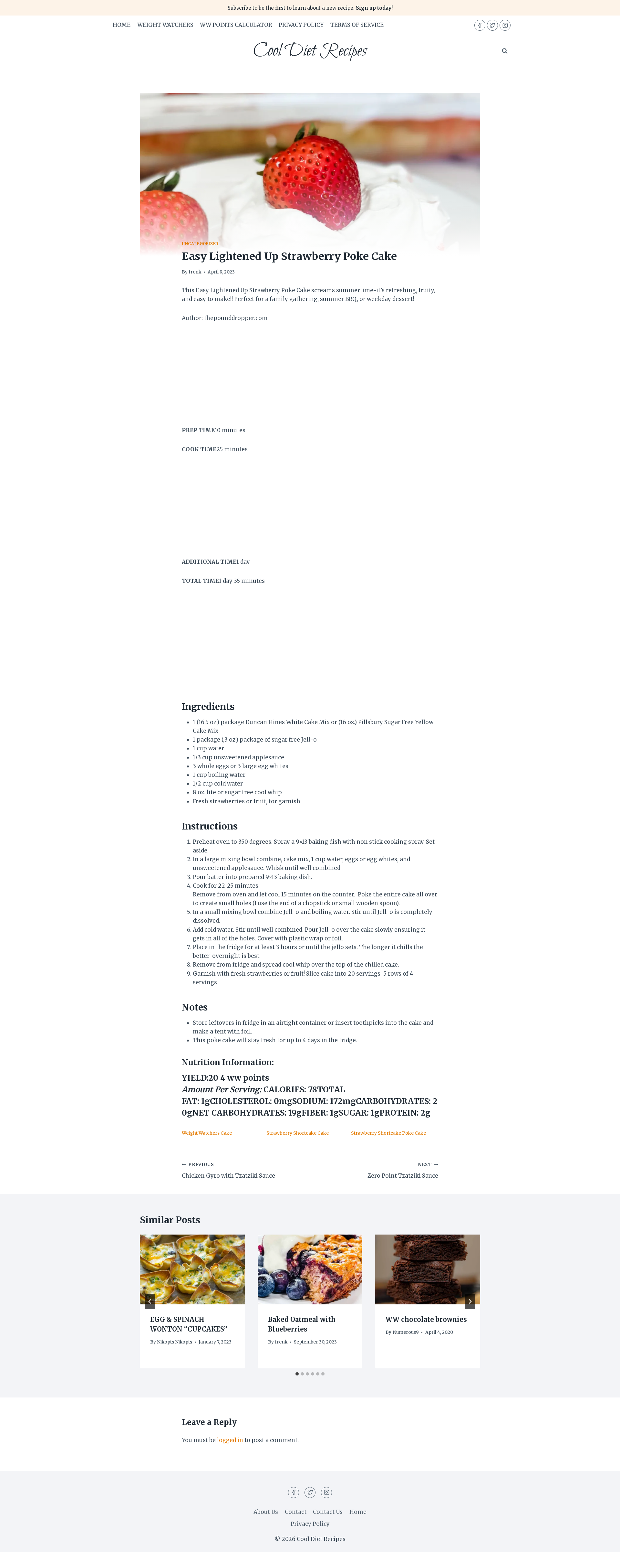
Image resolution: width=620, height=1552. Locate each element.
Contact (295, 1511)
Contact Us (328, 1511)
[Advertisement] (310, 378)
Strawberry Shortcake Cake (297, 1133)
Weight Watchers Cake (207, 1133)
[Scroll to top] (603, 1542)
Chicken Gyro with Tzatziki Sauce (228, 1170)
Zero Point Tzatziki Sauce (402, 1170)
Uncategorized (200, 243)
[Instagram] (505, 25)
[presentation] (192, 1269)
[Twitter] (492, 25)
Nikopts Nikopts (174, 1342)
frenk (195, 272)
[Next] (470, 1301)
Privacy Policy (301, 24)
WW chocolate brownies (426, 1319)
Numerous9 (406, 1332)
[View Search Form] (505, 51)
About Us (265, 1511)
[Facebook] (479, 25)
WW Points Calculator (236, 24)
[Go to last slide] (150, 1301)
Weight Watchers (165, 24)
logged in (230, 1440)
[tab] (297, 1373)
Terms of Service (357, 24)
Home (121, 24)
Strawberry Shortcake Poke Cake (388, 1133)
